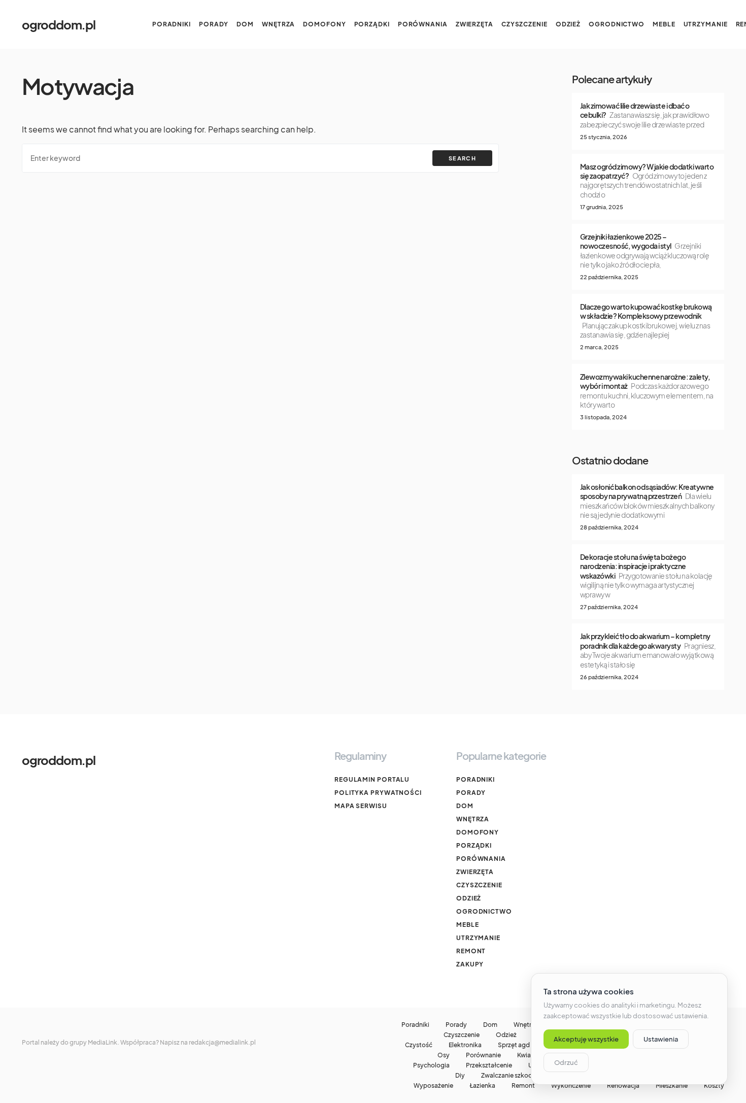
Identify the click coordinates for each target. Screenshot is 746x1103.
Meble (467, 924)
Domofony (477, 832)
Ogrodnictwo (484, 911)
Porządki (474, 845)
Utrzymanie (478, 938)
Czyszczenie (479, 885)
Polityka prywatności (378, 792)
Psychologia (431, 1065)
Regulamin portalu (372, 779)
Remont (471, 951)
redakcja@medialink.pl (222, 1042)
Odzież (468, 898)
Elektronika (465, 1045)
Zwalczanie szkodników (515, 1076)
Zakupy (470, 964)
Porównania (481, 858)
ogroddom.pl (58, 24)
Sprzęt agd (514, 1045)
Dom (464, 806)
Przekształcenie (489, 1065)
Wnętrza (472, 819)
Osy (443, 1055)
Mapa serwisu (360, 806)
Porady (471, 792)
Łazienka (482, 1086)
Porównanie (483, 1055)
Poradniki (475, 779)
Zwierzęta (475, 872)
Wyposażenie (433, 1086)
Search (462, 158)
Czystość (418, 1045)
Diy (460, 1076)
